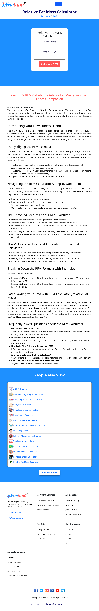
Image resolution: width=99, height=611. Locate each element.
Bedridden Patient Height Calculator (29, 425)
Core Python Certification (46, 501)
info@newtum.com (15, 518)
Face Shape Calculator (23, 430)
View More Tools (49, 472)
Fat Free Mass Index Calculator (27, 436)
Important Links (16, 551)
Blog (67, 543)
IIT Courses (71, 494)
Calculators (45, 16)
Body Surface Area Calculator (26, 420)
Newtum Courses (45, 494)
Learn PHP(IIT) (71, 505)
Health (55, 16)
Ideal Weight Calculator (24, 441)
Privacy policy (34, 604)
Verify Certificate (14, 562)
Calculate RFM (49, 64)
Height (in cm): (49, 41)
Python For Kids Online (45, 534)
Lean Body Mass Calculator (25, 451)
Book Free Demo (14, 567)
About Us (69, 530)
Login (59, 4)
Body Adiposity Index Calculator (27, 399)
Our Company (72, 523)
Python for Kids (42, 510)
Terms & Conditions (54, 604)
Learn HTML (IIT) (72, 501)
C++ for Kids (41, 539)
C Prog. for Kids (42, 530)
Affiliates (10, 558)
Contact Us (69, 534)
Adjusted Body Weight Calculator (28, 394)
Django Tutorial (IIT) (73, 514)
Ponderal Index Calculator (25, 456)
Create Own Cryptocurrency (47, 505)
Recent (68, 539)
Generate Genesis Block (17, 576)
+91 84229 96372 (14, 512)
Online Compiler (14, 571)
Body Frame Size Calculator (25, 410)
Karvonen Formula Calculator (26, 446)
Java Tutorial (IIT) (72, 510)
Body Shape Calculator (23, 415)
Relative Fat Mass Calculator (26, 462)
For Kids (40, 523)
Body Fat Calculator (22, 404)
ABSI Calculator (20, 389)
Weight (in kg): (49, 51)
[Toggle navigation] (94, 4)
